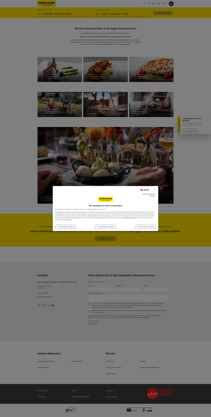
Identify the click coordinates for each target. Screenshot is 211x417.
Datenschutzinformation (129, 218)
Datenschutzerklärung (149, 194)
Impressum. (68, 219)
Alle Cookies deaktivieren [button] (67, 227)
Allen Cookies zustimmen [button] (146, 227)
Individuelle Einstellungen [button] (106, 227)
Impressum (152, 196)
